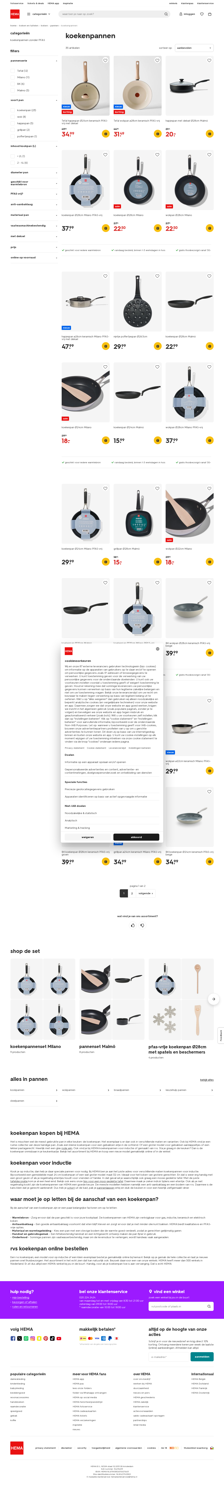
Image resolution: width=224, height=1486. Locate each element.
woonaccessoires (19, 1397)
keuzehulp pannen (176, 1090)
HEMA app (78, 1379)
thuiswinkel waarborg (195, 1448)
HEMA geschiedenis (144, 1397)
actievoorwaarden (143, 1411)
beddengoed (17, 1392)
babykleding (17, 1388)
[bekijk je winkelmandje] (210, 14)
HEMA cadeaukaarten (84, 1411)
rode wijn (66, 1148)
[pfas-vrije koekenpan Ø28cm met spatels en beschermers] (181, 1008)
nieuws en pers (141, 1392)
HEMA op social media (85, 1397)
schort (71, 1187)
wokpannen (68, 1090)
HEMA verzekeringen (84, 1420)
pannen (54, 25)
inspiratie (77, 1424)
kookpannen (17, 1090)
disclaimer (66, 1448)
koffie (13, 1420)
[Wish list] (202, 14)
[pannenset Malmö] (111, 1006)
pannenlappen (105, 1187)
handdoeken (17, 1402)
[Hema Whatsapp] (26, 1338)
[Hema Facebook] (13, 1338)
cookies (151, 1448)
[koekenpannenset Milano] (42, 1006)
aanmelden (202, 1356)
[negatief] (142, 925)
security (81, 1448)
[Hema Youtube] (59, 1338)
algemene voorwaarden (128, 1448)
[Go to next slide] (214, 999)
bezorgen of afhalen (24, 1302)
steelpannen (17, 1100)
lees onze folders (82, 1388)
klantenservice (141, 1406)
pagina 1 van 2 (137, 886)
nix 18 (164, 1448)
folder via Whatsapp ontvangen (90, 1392)
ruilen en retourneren (25, 1306)
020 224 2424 (87, 1297)
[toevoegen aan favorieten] (105, 60)
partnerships (140, 1420)
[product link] (86, 86)
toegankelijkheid (101, 1448)
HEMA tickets (80, 1415)
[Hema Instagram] (32, 1338)
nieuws (76, 1429)
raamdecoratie (18, 1406)
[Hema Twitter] (19, 1338)
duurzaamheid (141, 1388)
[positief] (133, 925)
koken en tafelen (28, 25)
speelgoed (16, 1411)
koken (44, 25)
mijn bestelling (20, 1297)
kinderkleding (17, 1383)
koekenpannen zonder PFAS (27, 40)
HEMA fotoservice (82, 1406)
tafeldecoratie (19, 1181)
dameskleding (17, 1379)
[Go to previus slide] (10, 999)
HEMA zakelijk (140, 1402)
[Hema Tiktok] (52, 1338)
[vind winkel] (209, 1306)
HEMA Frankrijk (199, 1388)
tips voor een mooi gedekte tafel (103, 1181)
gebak (13, 1415)
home (13, 25)
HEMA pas (78, 1383)
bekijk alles (207, 1079)
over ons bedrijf (141, 1379)
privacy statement (45, 1448)
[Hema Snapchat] (39, 1338)
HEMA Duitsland (200, 1383)
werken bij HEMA (142, 1383)
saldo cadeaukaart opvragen (148, 1415)
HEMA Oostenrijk (200, 1392)
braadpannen (121, 1090)
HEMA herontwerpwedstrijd (87, 1402)
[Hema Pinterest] (45, 1338)
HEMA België (198, 1379)
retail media (139, 1424)
